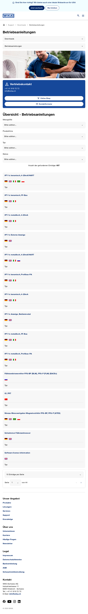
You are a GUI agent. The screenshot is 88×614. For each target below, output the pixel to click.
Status (5, 154)
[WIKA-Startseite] (8, 16)
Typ (4, 143)
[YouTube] (9, 601)
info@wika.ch (10, 91)
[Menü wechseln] (83, 16)
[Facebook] (4, 601)
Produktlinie (8, 131)
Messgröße (7, 120)
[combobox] (44, 125)
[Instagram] (14, 601)
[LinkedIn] (19, 601)
